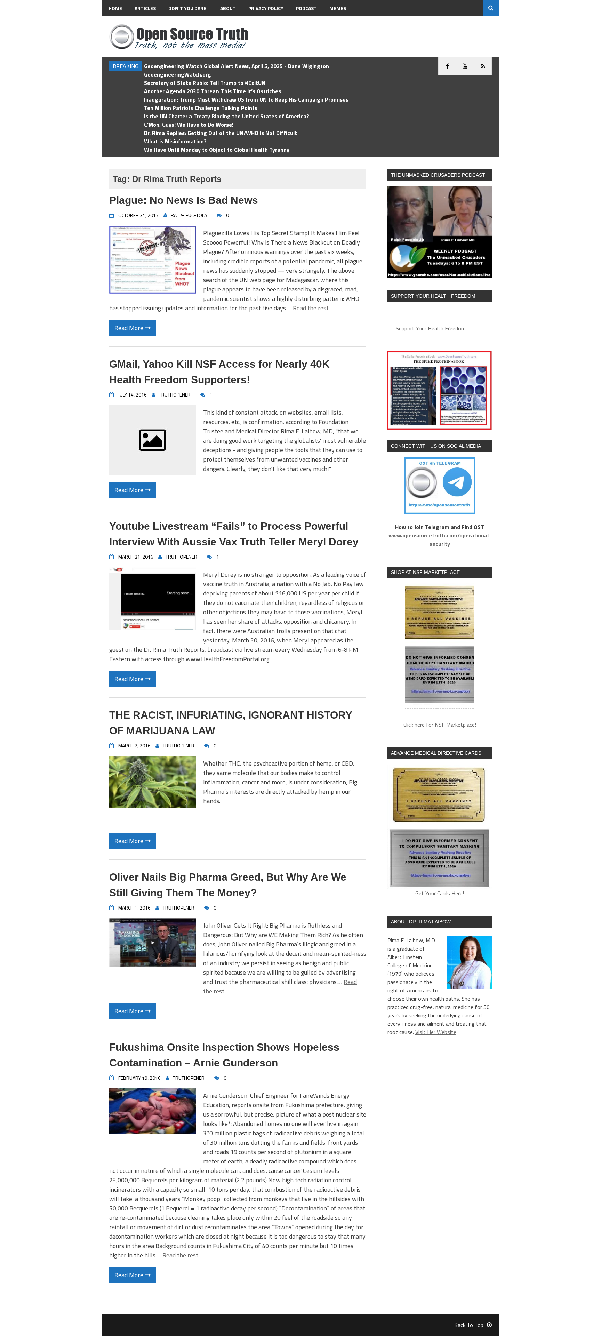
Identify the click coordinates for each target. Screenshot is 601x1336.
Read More (129, 328)
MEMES (337, 8)
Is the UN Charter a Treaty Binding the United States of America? (226, 116)
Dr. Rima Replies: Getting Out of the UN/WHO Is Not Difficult (220, 133)
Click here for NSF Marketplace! (439, 724)
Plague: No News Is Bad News (183, 200)
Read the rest (311, 308)
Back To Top (468, 1325)
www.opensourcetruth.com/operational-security (439, 539)
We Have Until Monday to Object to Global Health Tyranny (216, 149)
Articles (145, 8)
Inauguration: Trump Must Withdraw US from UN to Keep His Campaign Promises (246, 99)
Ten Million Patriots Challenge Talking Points (200, 108)
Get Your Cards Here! (439, 893)
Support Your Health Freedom (431, 328)
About (228, 8)
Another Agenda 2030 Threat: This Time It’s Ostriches (212, 91)
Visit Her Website (435, 1032)
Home (115, 8)
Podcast (306, 8)
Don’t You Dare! (188, 8)
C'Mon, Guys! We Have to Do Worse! (188, 124)
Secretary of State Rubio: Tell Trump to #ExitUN (204, 83)
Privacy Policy (265, 8)
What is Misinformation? (175, 141)
